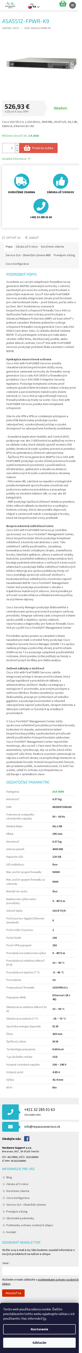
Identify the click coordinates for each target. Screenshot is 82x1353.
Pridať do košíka (42, 148)
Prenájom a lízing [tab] (64, 255)
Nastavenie (39, 1329)
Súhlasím (39, 1342)
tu (44, 1318)
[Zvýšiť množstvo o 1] (17, 145)
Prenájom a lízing (17, 1212)
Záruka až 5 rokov (17, 1184)
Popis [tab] (9, 247)
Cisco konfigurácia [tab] (17, 264)
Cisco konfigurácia (17, 1198)
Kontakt (11, 1232)
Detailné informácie (14, 159)
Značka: (10, 28)
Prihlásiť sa (13, 1293)
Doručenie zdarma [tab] (52, 247)
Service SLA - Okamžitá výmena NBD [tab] (28, 255)
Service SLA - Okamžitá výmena (26, 1205)
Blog (9, 1177)
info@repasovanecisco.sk (42, 1126)
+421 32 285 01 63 (39, 1112)
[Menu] (72, 5)
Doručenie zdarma (17, 1191)
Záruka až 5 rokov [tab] (27, 247)
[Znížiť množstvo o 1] (17, 150)
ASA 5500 (58, 792)
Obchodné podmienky (20, 1218)
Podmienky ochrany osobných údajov (29, 1225)
